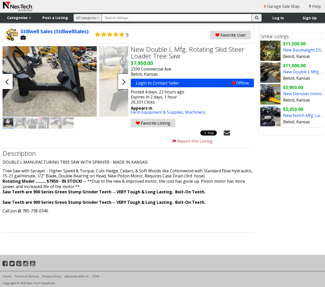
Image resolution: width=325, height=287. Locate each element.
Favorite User (232, 35)
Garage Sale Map (283, 6)
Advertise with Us (76, 276)
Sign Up (310, 17)
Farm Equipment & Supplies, (158, 112)
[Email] (227, 132)
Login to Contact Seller (192, 83)
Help (316, 6)
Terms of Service (27, 276)
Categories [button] (18, 17)
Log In (278, 17)
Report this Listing (194, 141)
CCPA (95, 276)
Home (7, 276)
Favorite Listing (155, 123)
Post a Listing (55, 17)
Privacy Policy (51, 276)
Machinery (195, 112)
